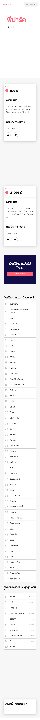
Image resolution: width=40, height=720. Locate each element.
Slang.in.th (7, 4)
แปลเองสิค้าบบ (20, 273)
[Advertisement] (20, 52)
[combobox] (31, 4)
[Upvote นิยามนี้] (8, 134)
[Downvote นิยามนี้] (15, 134)
